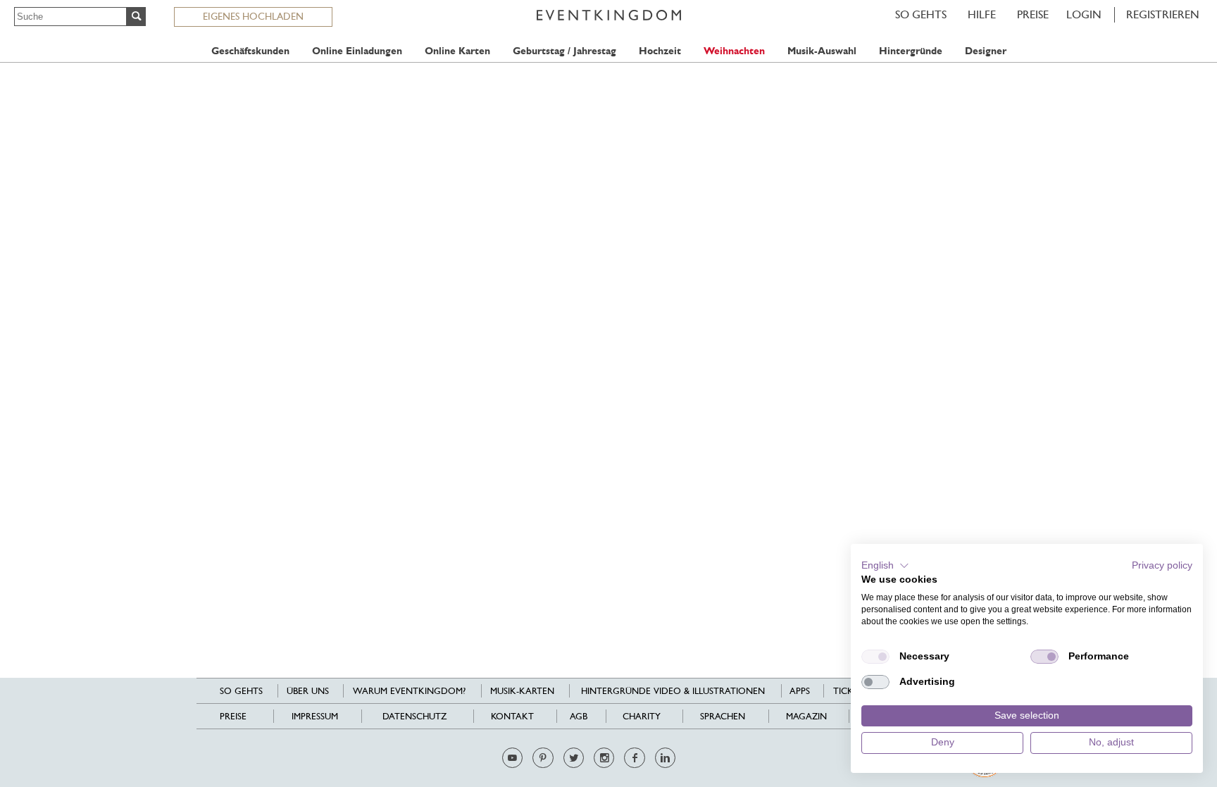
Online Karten (457, 51)
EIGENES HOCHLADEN (253, 16)
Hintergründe (910, 51)
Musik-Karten (522, 691)
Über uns (308, 691)
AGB (578, 716)
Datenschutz (414, 716)
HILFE (982, 14)
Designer (985, 51)
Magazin (806, 716)
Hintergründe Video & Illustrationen (673, 691)
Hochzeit (660, 51)
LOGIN (1083, 14)
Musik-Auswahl (821, 51)
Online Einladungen (357, 51)
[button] (885, 565)
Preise (1033, 14)
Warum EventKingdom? (409, 691)
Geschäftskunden (250, 51)
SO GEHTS (921, 14)
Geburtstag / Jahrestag (564, 51)
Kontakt (512, 716)
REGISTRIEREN (1162, 14)
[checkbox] (875, 657)
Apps (800, 691)
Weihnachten (734, 51)
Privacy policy (1162, 565)
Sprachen (722, 716)
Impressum (315, 716)
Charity (642, 716)
